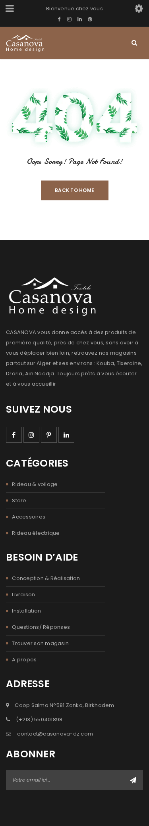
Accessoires (28, 517)
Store (19, 500)
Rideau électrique (36, 533)
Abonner (133, 780)
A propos (24, 659)
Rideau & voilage (35, 484)
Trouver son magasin (40, 643)
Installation (26, 611)
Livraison (23, 594)
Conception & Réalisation (46, 578)
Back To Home (74, 190)
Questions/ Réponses (41, 627)
